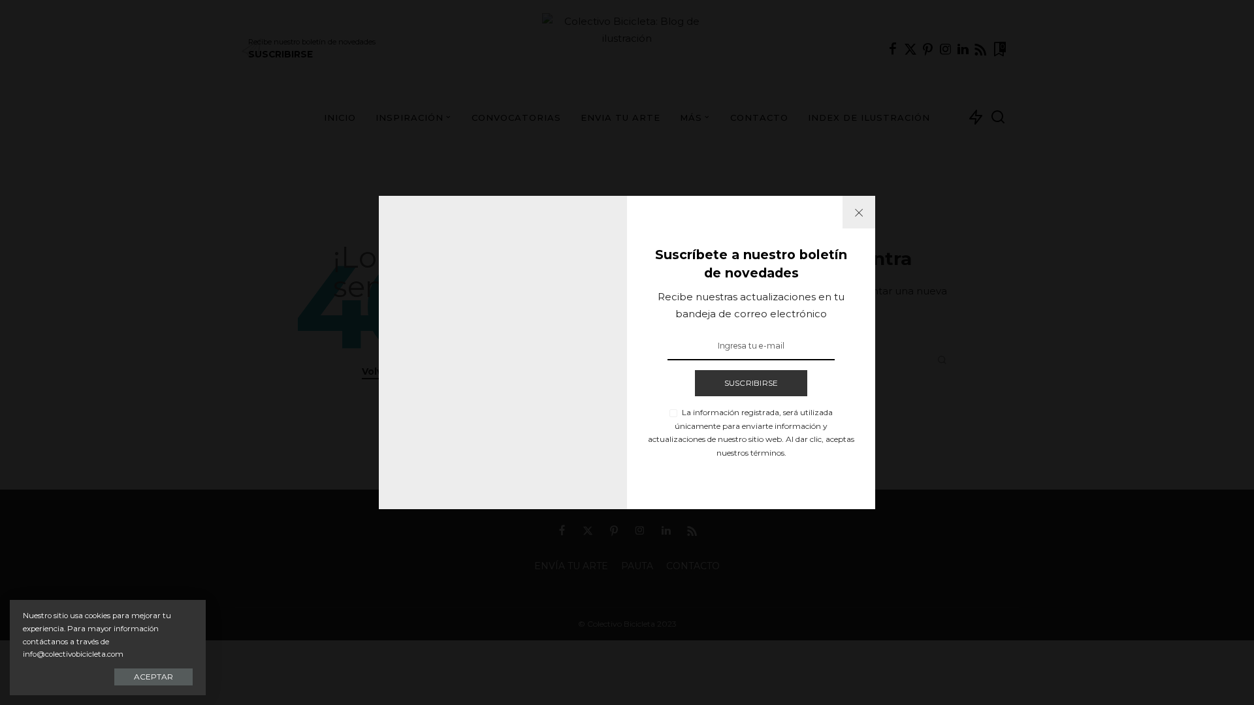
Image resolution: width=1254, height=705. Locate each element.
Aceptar (153, 677)
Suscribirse (751, 383)
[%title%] (859, 212)
